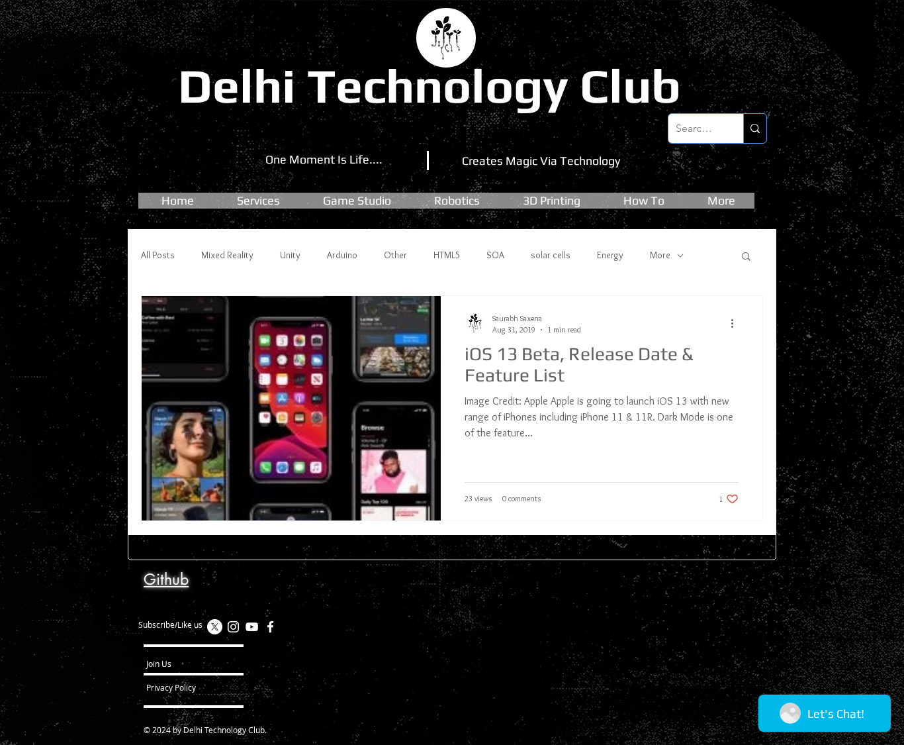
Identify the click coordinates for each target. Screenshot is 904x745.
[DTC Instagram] (233, 626)
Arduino (342, 255)
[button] (357, 200)
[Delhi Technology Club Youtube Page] (251, 626)
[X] (214, 626)
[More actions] (737, 323)
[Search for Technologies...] (754, 128)
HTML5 (446, 255)
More (660, 255)
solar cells (550, 255)
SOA (495, 255)
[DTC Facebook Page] (270, 626)
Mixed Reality (227, 255)
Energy (610, 255)
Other (395, 255)
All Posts (158, 255)
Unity (290, 255)
